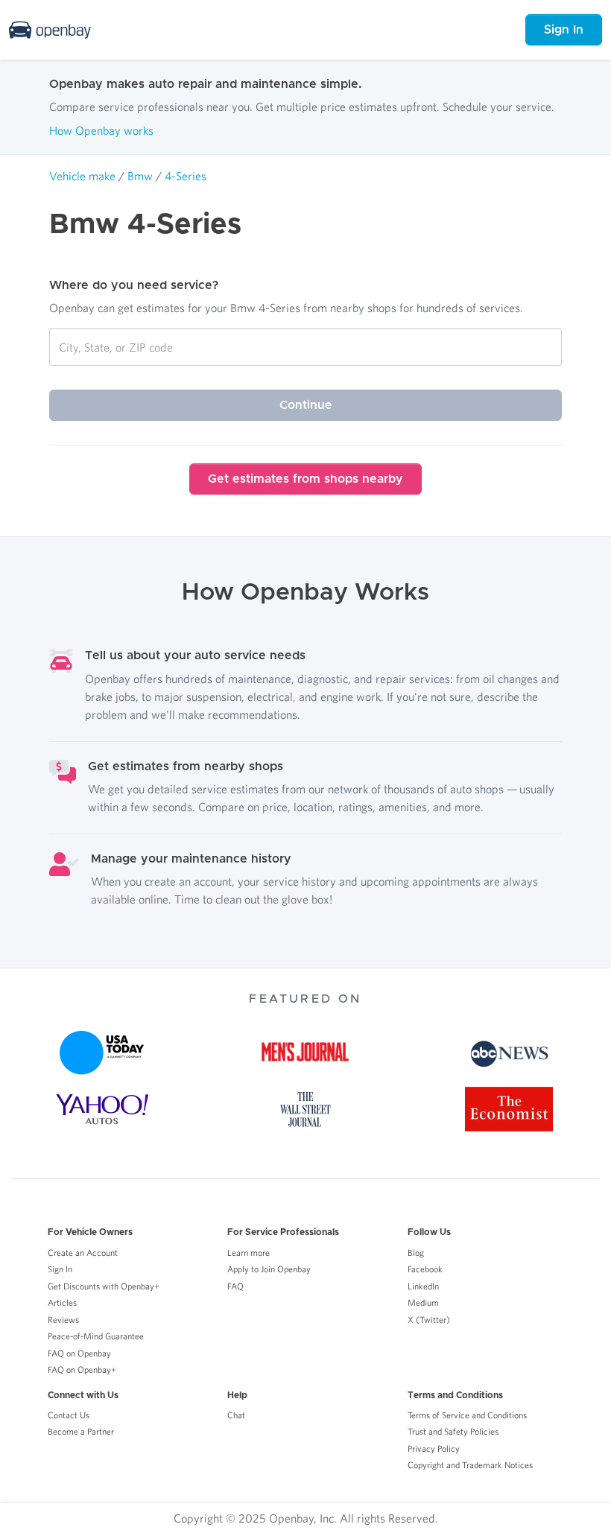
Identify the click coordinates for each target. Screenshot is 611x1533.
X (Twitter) (429, 1319)
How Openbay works (101, 130)
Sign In (563, 30)
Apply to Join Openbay (269, 1269)
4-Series (185, 175)
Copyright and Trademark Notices (470, 1465)
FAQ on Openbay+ (82, 1369)
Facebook (425, 1269)
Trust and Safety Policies (453, 1431)
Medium (423, 1302)
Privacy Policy (434, 1448)
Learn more (248, 1252)
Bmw (140, 175)
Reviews (63, 1319)
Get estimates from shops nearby (305, 479)
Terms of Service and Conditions (467, 1415)
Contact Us (68, 1415)
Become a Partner (81, 1431)
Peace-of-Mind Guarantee (96, 1336)
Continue (305, 405)
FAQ (235, 1286)
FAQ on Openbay (79, 1353)
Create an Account (83, 1252)
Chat (236, 1415)
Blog (416, 1252)
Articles (62, 1302)
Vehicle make (82, 175)
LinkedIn (423, 1286)
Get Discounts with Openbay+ (103, 1286)
